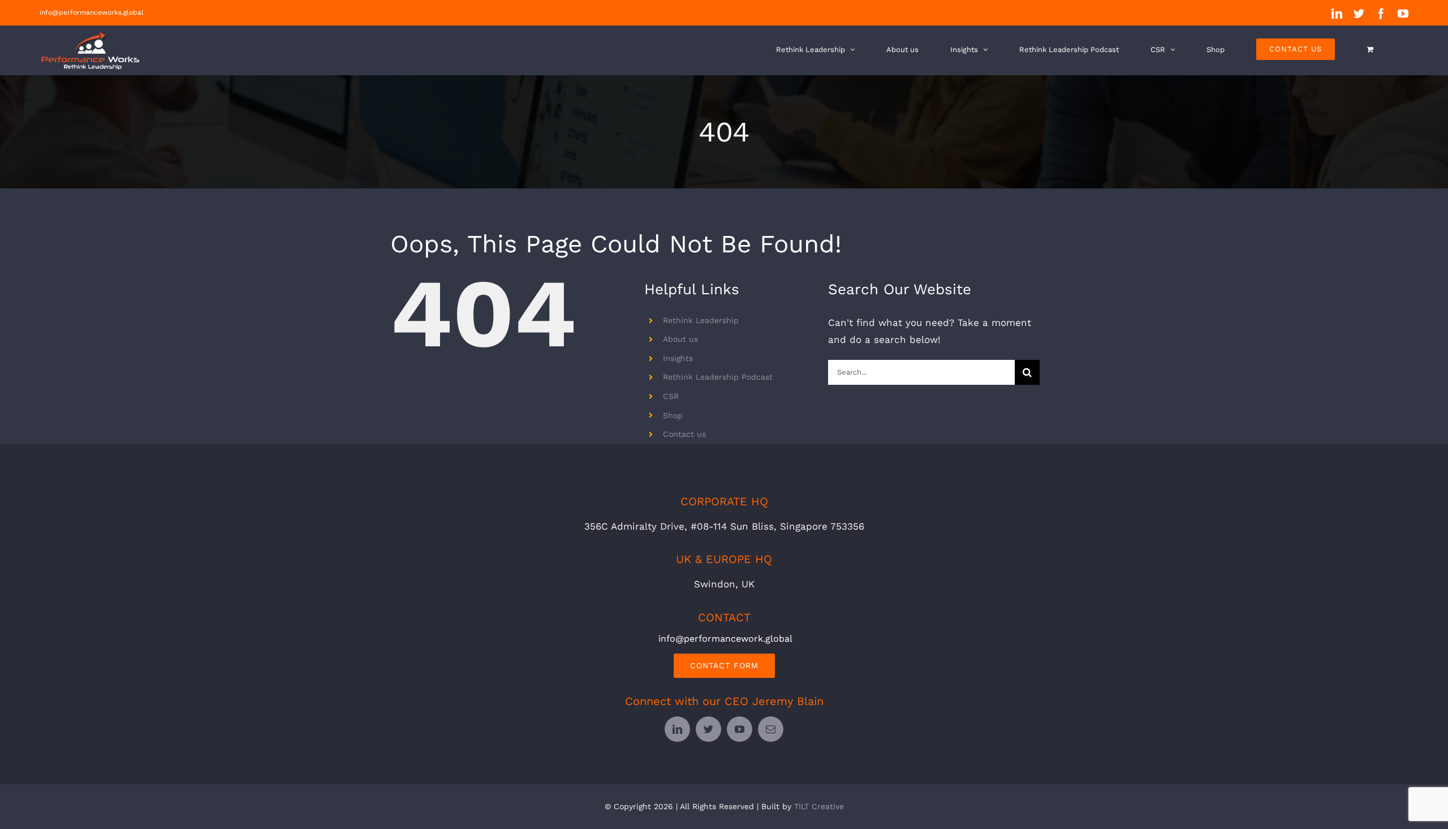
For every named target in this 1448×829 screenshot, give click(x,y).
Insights (678, 358)
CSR (671, 396)
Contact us (684, 434)
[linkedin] (677, 729)
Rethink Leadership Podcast (718, 376)
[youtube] (739, 729)
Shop (673, 415)
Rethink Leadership (701, 320)
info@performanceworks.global (92, 12)
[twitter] (708, 729)
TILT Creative (819, 806)
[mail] (770, 729)
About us (680, 338)
